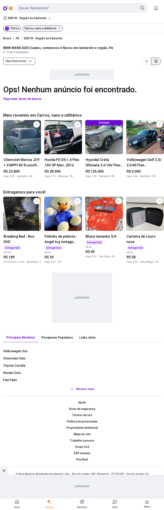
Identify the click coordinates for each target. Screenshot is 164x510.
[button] (82, 8)
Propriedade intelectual (82, 427)
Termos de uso (82, 415)
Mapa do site (82, 434)
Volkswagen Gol (15, 351)
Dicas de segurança (82, 408)
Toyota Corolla (14, 365)
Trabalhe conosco (82, 440)
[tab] (20, 337)
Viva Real (82, 459)
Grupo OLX (82, 446)
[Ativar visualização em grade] (156, 61)
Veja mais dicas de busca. (22, 99)
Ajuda (82, 402)
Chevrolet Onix (14, 358)
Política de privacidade (82, 421)
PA (17, 38)
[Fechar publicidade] (4, 471)
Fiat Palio (10, 380)
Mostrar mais (85, 389)
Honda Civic (12, 373)
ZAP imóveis (82, 453)
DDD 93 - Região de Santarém (43, 38)
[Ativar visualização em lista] (146, 61)
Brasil (7, 38)
